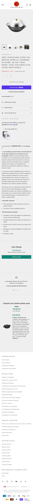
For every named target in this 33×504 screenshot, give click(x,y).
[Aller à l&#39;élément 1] (4, 47)
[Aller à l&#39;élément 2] (9, 47)
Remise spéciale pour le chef (9, 389)
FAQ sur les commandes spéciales (11, 397)
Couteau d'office (6, 450)
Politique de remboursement (9, 380)
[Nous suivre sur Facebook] (3, 481)
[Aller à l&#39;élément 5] (26, 47)
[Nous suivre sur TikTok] (21, 481)
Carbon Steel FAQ (7, 432)
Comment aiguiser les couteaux (10, 426)
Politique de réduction (8, 383)
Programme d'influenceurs (9, 368)
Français (24, 486)
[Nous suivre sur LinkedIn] (25, 481)
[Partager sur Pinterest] (15, 118)
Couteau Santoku (6, 444)
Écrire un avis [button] (16, 257)
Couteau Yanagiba (7, 464)
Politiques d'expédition (8, 377)
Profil (3, 476)
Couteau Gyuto (6, 447)
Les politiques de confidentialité (10, 409)
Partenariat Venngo (7, 395)
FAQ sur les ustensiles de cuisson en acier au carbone (16, 424)
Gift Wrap (11, 129)
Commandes (5, 473)
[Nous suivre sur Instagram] (7, 481)
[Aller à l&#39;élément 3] (15, 47)
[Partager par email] (17, 118)
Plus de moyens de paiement (16, 91)
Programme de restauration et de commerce (14, 386)
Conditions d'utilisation (8, 412)
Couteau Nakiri (6, 453)
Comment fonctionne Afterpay (10, 400)
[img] (16, 309)
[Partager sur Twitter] (12, 118)
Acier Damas (5, 435)
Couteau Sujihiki (6, 456)
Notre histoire (5, 360)
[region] (16, 281)
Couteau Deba (6, 461)
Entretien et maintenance (8, 429)
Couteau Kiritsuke (6, 458)
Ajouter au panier (16, 82)
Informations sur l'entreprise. (10, 415)
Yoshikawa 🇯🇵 (7, 54)
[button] (16, 147)
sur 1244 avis (16, 311)
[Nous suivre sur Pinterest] (12, 481)
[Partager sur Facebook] (10, 118)
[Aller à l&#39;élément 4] (21, 47)
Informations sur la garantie (9, 406)
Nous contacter (6, 363)
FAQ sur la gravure (7, 403)
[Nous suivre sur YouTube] (16, 481)
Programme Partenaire (8, 365)
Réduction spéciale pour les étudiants (12, 392)
